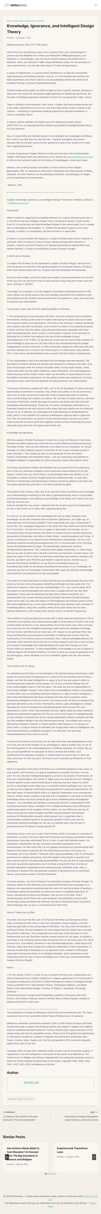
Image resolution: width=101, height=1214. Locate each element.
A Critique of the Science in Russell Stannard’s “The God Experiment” (20, 1116)
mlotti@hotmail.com (18, 203)
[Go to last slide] (7, 1157)
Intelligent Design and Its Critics (29, 21)
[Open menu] (95, 5)
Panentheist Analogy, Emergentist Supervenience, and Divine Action (81, 1116)
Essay (9, 21)
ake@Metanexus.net (81, 157)
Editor (11, 38)
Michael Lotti (31, 1082)
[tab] (45, 1173)
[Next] (94, 1157)
